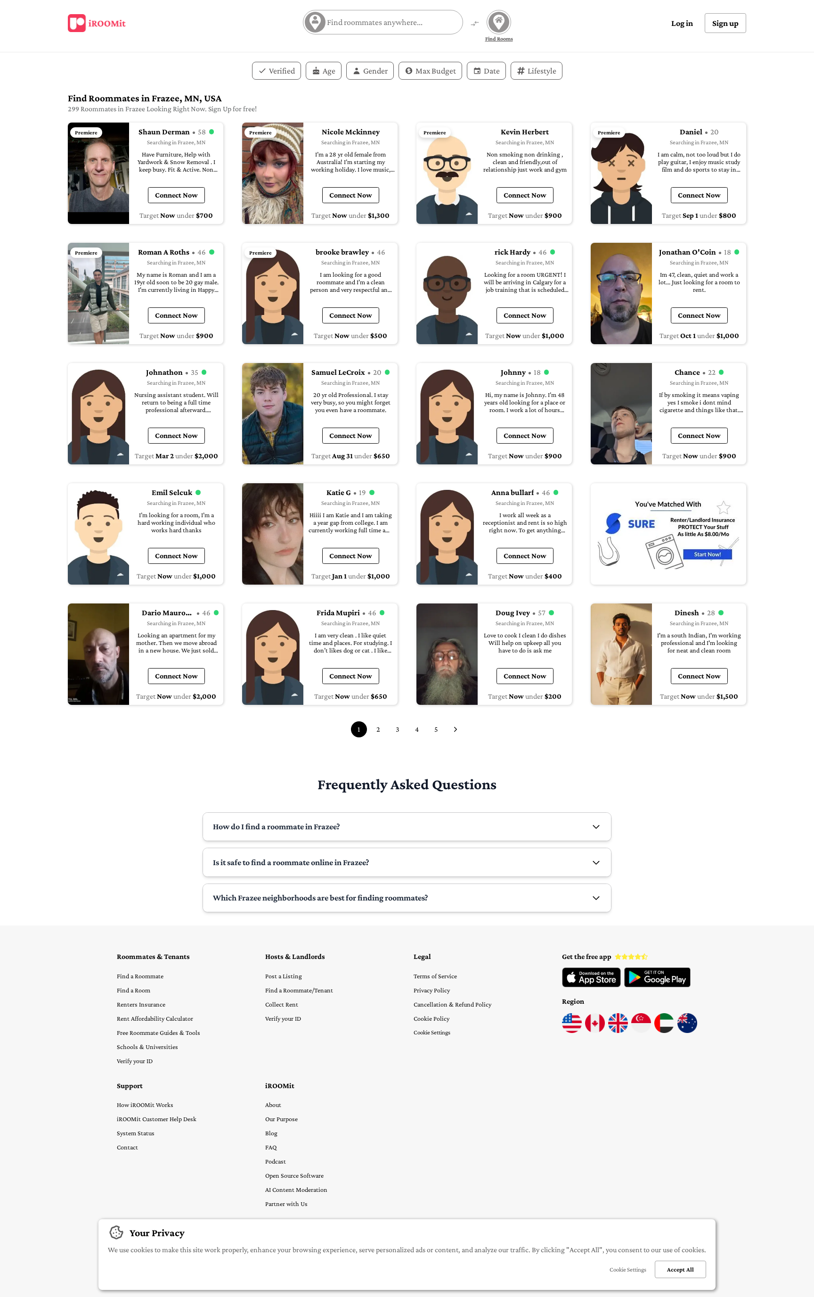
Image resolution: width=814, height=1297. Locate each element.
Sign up (725, 23)
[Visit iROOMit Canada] (595, 1030)
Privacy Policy (432, 990)
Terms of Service (435, 976)
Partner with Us (286, 1203)
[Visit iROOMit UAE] (664, 1030)
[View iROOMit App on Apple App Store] (591, 985)
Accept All (680, 1269)
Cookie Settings (432, 1032)
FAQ (271, 1147)
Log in (682, 23)
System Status (136, 1133)
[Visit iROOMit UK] (618, 1030)
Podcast (275, 1161)
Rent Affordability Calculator (155, 1018)
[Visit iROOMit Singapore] (641, 1030)
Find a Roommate (140, 976)
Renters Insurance (141, 1004)
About (273, 1104)
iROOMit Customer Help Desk (156, 1119)
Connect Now (176, 195)
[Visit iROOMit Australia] (687, 1030)
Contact (127, 1147)
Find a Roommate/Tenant (299, 990)
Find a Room (133, 990)
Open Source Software (294, 1175)
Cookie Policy (431, 1018)
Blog (271, 1133)
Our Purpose (281, 1119)
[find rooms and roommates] (474, 24)
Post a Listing (283, 976)
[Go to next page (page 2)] (456, 729)
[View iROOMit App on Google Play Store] (657, 985)
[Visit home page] (97, 23)
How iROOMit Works (145, 1104)
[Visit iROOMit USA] (572, 1030)
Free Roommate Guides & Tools (158, 1032)
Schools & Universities (147, 1046)
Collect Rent (281, 1004)
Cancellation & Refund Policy (452, 1004)
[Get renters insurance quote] (668, 534)
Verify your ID (135, 1061)
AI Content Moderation (296, 1189)
